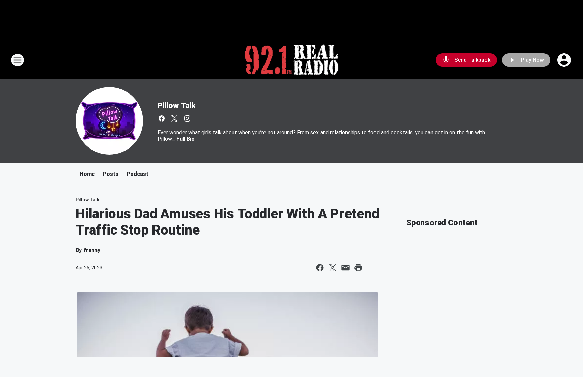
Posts (110, 174)
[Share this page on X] (332, 267)
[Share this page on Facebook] (320, 267)
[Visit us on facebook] (162, 118)
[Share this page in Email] (345, 267)
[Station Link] (291, 60)
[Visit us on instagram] (187, 118)
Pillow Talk (177, 105)
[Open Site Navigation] (17, 60)
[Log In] (564, 60)
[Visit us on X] (174, 118)
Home (87, 174)
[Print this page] (358, 267)
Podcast (137, 174)
